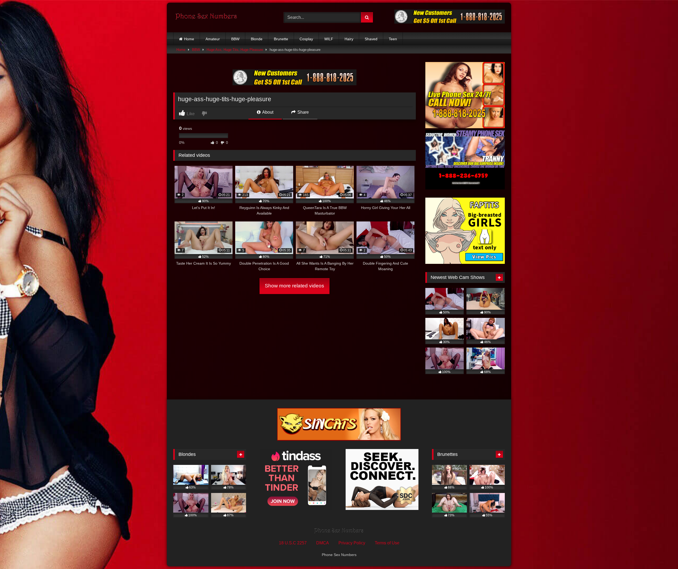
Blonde (256, 39)
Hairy (349, 39)
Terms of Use (387, 543)
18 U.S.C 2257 (293, 543)
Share (302, 112)
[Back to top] (661, 553)
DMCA (322, 543)
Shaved (371, 39)
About (267, 112)
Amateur (213, 39)
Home (189, 39)
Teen (393, 39)
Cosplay (306, 39)
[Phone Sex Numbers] (206, 17)
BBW (235, 39)
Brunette (281, 39)
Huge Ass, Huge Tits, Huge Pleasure (235, 50)
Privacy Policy (351, 543)
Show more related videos (294, 285)
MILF (328, 39)
